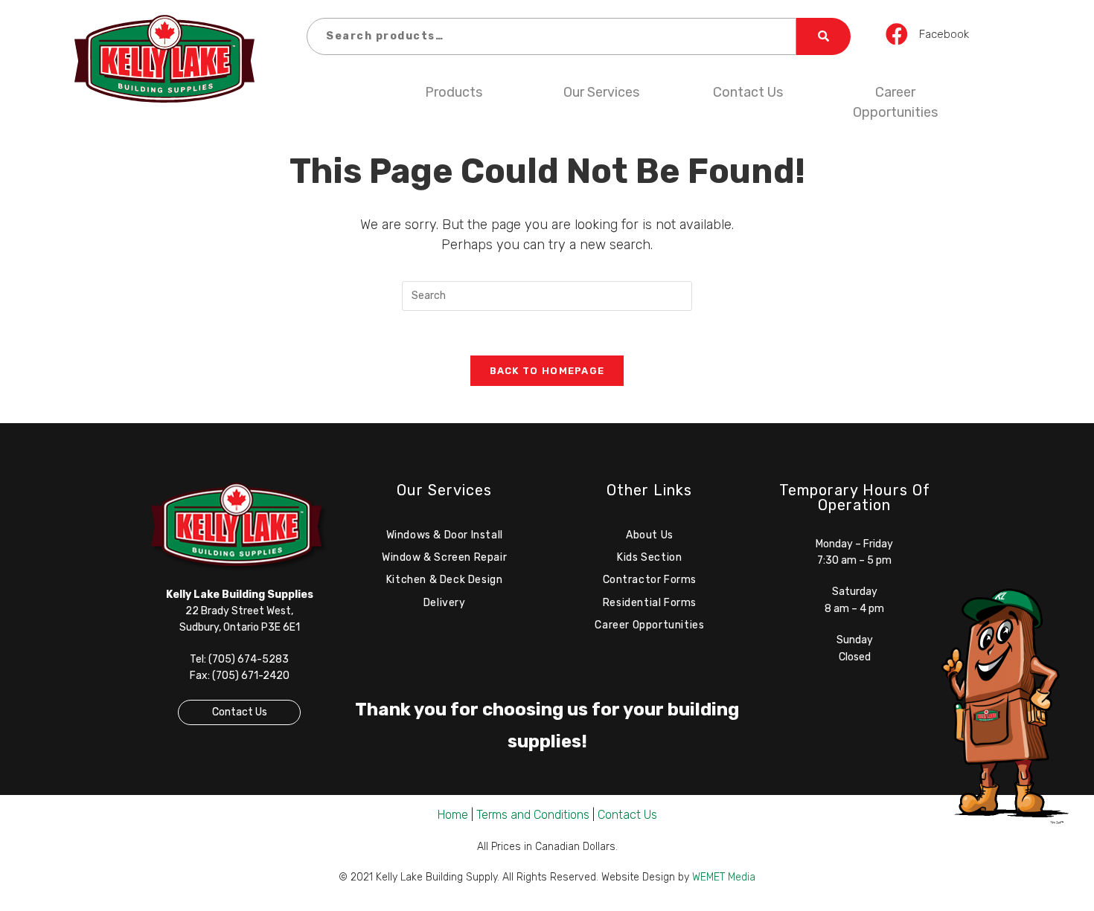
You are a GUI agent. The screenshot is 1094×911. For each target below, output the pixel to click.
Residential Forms (650, 602)
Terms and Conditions (532, 815)
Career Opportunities (895, 102)
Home (453, 815)
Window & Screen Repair (444, 557)
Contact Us (748, 92)
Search (823, 36)
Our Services (601, 92)
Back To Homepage (547, 370)
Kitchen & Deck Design (444, 579)
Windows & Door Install (444, 535)
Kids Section (649, 557)
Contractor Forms (650, 579)
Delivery (444, 602)
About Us (650, 535)
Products (453, 92)
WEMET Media (723, 877)
